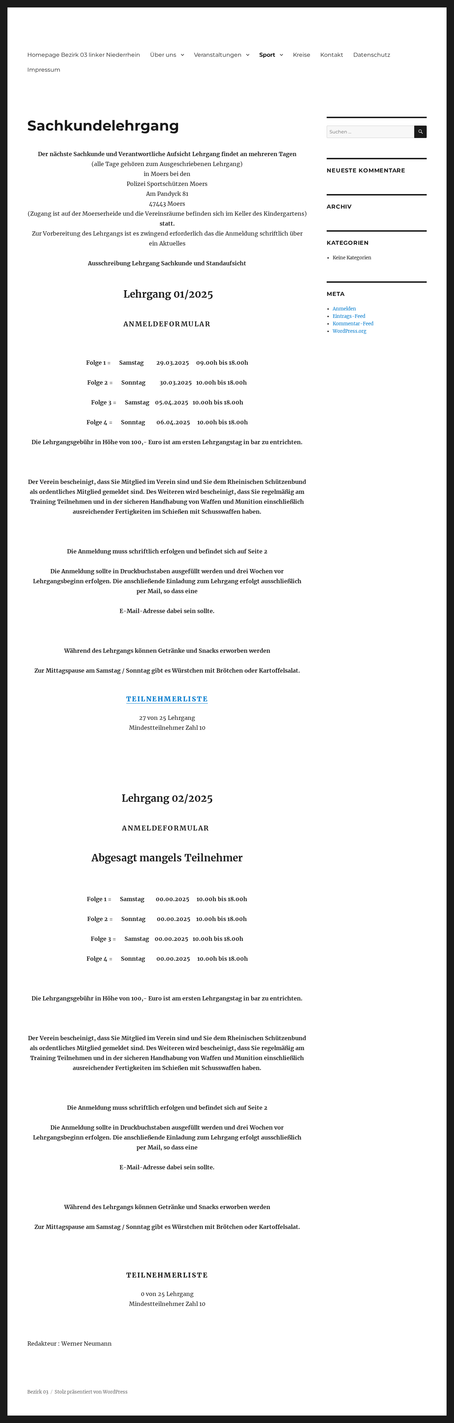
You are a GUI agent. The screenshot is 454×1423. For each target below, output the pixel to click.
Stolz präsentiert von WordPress (91, 1392)
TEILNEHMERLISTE (167, 699)
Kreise (301, 54)
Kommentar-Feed (353, 324)
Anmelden (344, 309)
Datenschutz (371, 54)
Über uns (163, 54)
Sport (267, 54)
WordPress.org (349, 331)
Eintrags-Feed (349, 316)
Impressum (43, 69)
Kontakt (331, 54)
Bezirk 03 (37, 1392)
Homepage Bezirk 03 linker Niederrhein (83, 54)
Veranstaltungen (218, 54)
